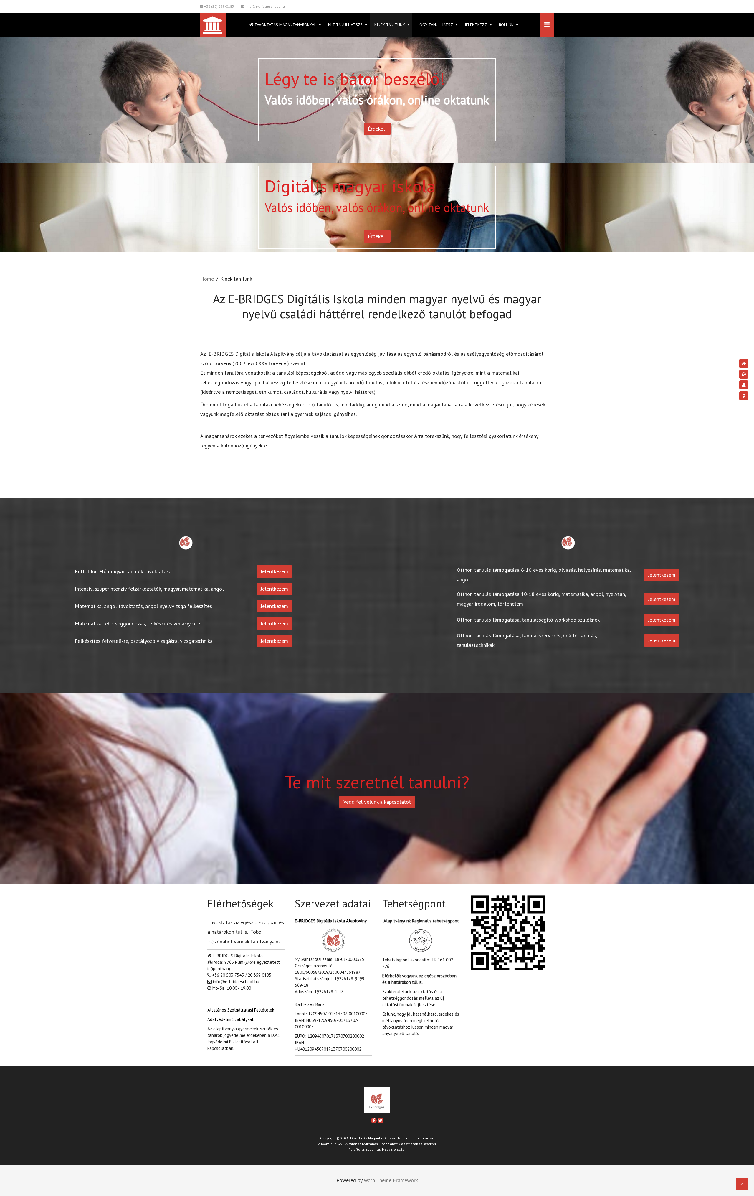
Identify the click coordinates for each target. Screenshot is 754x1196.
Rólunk (506, 24)
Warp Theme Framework (391, 1180)
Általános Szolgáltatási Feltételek (240, 1010)
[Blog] (743, 374)
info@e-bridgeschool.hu (264, 6)
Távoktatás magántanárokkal (284, 24)
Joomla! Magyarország (386, 1149)
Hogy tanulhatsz (435, 24)
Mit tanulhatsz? (345, 24)
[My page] (743, 385)
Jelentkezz (476, 24)
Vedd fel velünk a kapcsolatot (377, 801)
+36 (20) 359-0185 (218, 6)
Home (207, 278)
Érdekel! (377, 128)
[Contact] (743, 396)
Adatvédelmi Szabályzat (230, 1019)
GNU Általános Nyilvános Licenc (363, 1143)
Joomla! (327, 1143)
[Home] (743, 363)
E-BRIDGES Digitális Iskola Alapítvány (331, 921)
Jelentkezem (274, 571)
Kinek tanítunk (389, 24)
